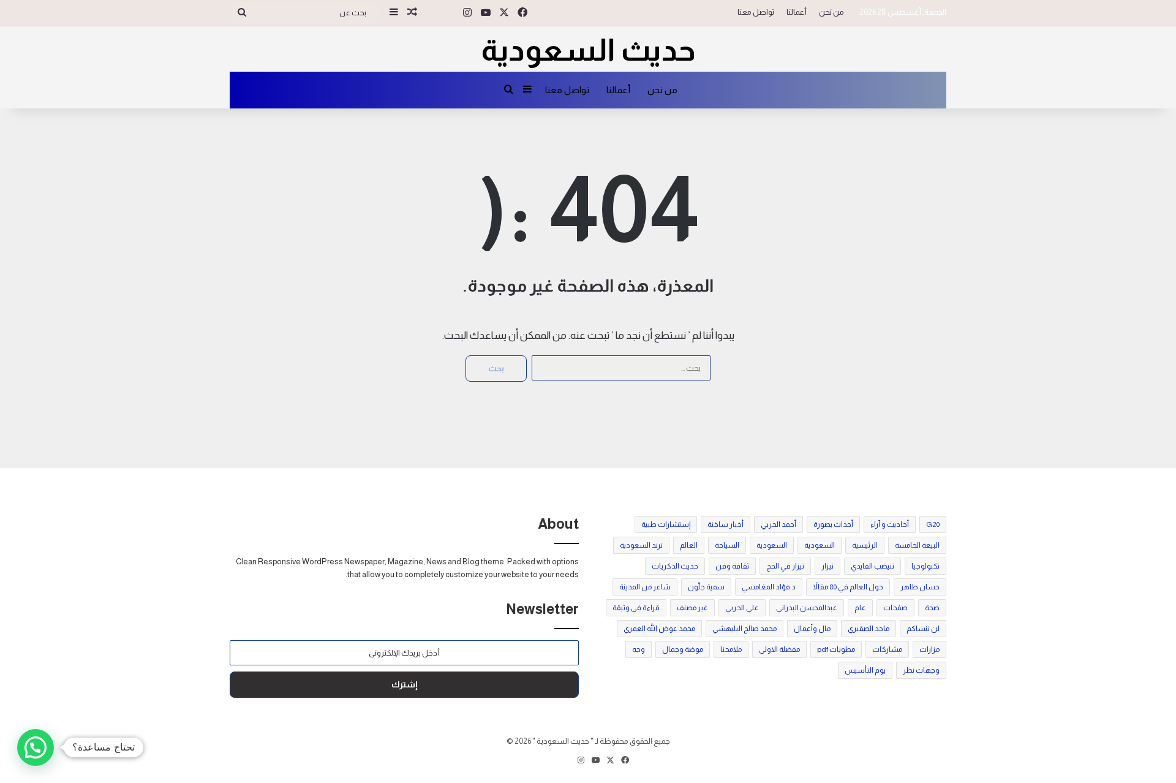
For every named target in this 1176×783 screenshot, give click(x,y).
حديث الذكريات (675, 566)
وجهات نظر (921, 670)
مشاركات (887, 649)
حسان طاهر (920, 587)
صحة (932, 607)
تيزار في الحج (785, 566)
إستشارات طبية (665, 524)
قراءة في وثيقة (636, 607)
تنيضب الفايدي (872, 566)
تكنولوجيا (925, 566)
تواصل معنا (755, 12)
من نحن (831, 12)
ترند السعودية (641, 545)
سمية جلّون (706, 587)
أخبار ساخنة (725, 524)
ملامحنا (731, 649)
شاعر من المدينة (645, 587)
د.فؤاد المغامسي (769, 587)
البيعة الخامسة (917, 545)
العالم (689, 545)
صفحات (895, 607)
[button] (35, 747)
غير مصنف (692, 607)
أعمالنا (796, 12)
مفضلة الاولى (779, 649)
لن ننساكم (923, 628)
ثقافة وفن (732, 566)
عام (860, 607)
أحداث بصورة (833, 524)
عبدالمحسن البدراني (806, 607)
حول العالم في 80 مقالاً (848, 587)
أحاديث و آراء (889, 524)
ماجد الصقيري (868, 628)
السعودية (819, 545)
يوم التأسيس (865, 670)
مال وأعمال (812, 628)
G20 (933, 524)
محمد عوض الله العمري (659, 628)
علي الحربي (742, 607)
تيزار (827, 566)
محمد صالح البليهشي (744, 628)
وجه (638, 649)
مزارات (929, 649)
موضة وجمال (682, 649)
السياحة (727, 545)
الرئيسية (865, 545)
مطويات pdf (836, 649)
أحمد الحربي (778, 524)
